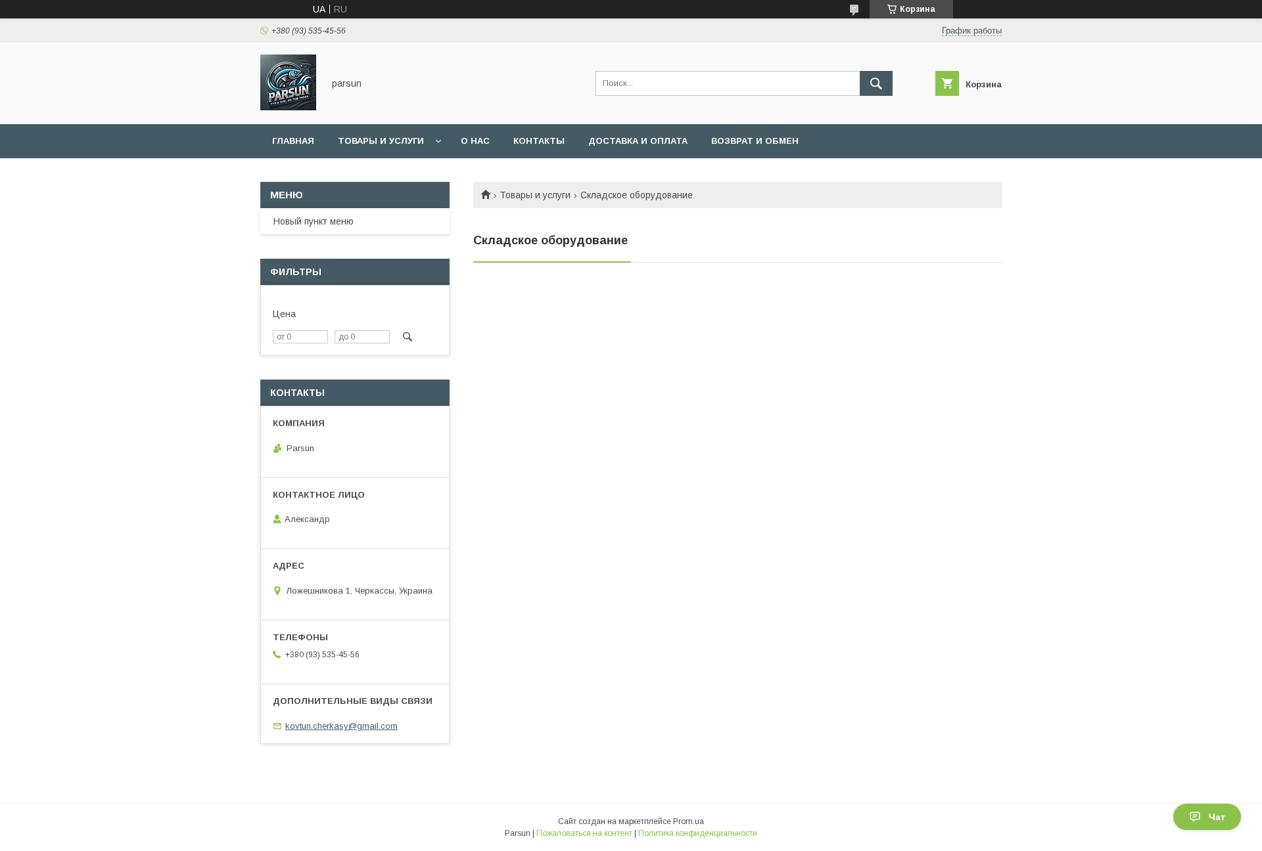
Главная (293, 141)
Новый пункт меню (313, 221)
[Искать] (876, 83)
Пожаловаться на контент (584, 833)
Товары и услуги (381, 141)
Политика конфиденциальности (697, 833)
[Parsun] (288, 107)
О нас (475, 141)
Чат (1217, 817)
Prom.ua (688, 821)
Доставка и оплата (638, 141)
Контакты (539, 141)
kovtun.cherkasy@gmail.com (341, 726)
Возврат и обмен (755, 141)
